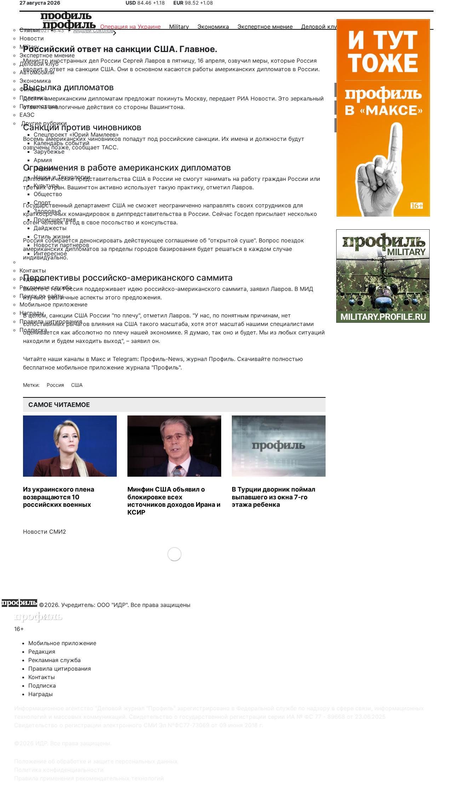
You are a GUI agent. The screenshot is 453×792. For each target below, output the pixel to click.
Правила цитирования (59, 668)
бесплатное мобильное (55, 367)
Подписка (42, 685)
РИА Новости (256, 98)
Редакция (41, 651)
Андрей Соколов (93, 30)
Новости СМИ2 (44, 531)
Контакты (41, 677)
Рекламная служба (54, 660)
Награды (40, 694)
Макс (98, 358)
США (76, 385)
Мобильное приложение (62, 643)
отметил (155, 315)
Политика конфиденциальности (59, 769)
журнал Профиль (210, 358)
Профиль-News (162, 358)
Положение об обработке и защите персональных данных (96, 761)
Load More (174, 554)
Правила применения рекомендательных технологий (89, 778)
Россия (56, 385)
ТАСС (109, 147)
